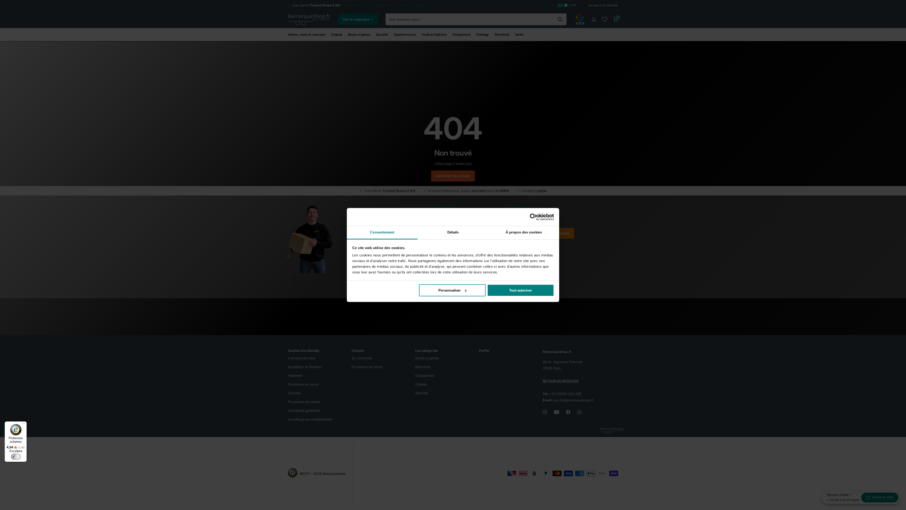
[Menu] (24, 424)
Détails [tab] (453, 232)
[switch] (16, 456)
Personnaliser (449, 290)
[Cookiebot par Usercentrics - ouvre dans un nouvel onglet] (533, 217)
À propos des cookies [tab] (524, 232)
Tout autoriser (520, 290)
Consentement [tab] (382, 232)
